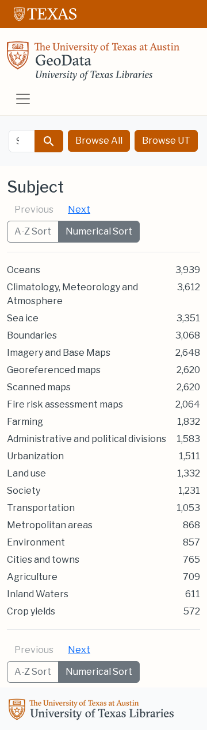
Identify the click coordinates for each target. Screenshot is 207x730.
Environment (36, 542)
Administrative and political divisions (86, 438)
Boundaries (32, 335)
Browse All (98, 140)
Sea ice (23, 318)
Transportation (41, 507)
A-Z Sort (32, 231)
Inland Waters (37, 594)
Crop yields (31, 611)
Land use (26, 473)
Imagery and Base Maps (58, 352)
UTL (93, 711)
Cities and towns (43, 559)
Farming (25, 421)
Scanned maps (39, 387)
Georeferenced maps (54, 369)
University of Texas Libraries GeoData (93, 64)
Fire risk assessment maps (65, 404)
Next (79, 209)
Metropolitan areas (50, 525)
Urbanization (35, 456)
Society (23, 490)
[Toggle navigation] (23, 98)
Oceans (23, 269)
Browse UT (166, 140)
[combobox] (21, 141)
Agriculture (32, 576)
